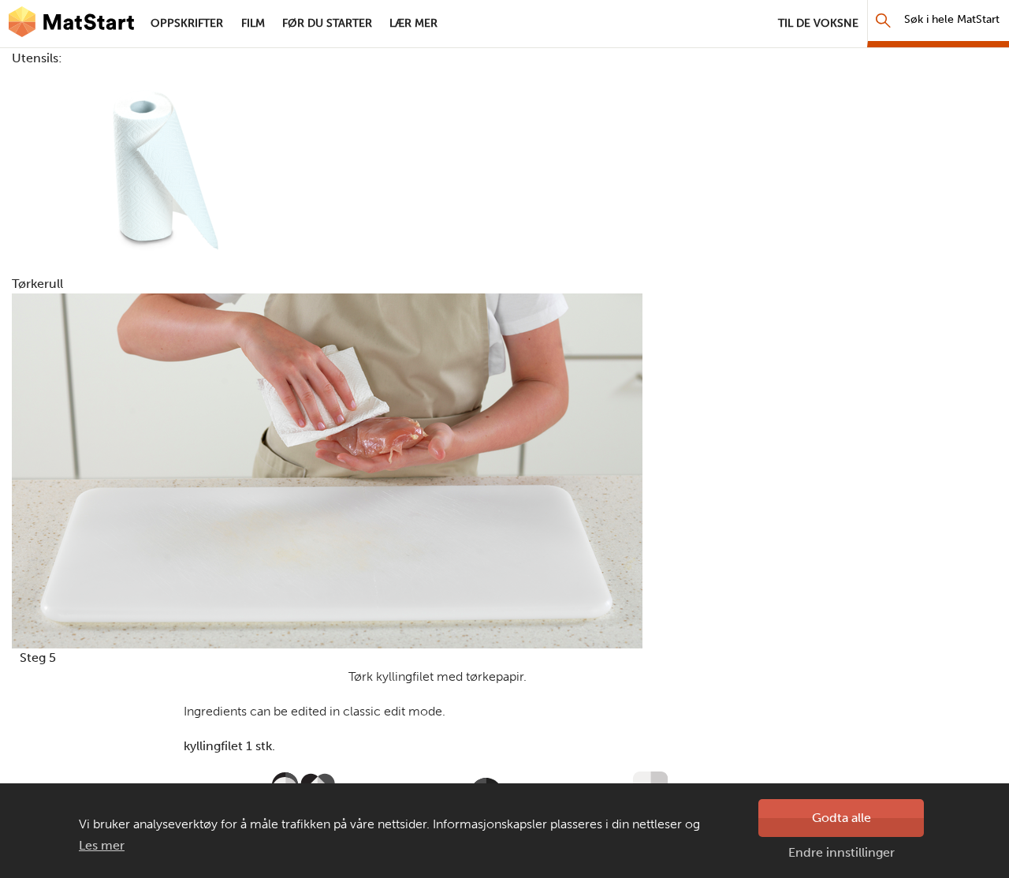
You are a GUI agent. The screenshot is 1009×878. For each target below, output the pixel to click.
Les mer (102, 845)
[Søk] (883, 20)
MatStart (71, 23)
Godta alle (841, 817)
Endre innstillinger (841, 852)
